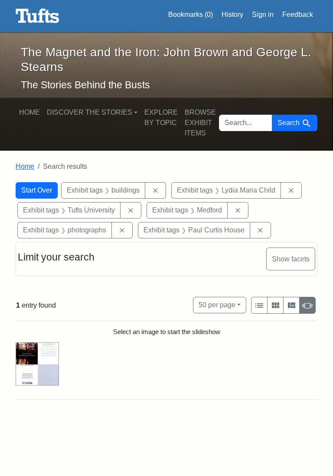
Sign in (263, 14)
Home (29, 112)
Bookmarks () (190, 14)
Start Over (36, 190)
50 (217, 305)
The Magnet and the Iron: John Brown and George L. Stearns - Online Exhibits (37, 16)
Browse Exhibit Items (200, 123)
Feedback (297, 14)
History (232, 14)
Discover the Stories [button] (89, 112)
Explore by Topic (161, 117)
